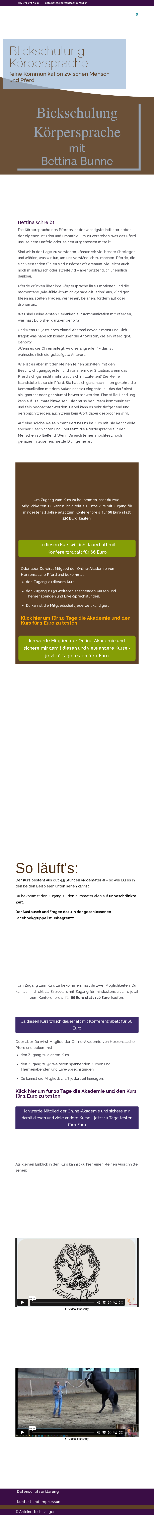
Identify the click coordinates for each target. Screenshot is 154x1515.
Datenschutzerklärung (38, 1491)
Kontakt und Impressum (39, 1502)
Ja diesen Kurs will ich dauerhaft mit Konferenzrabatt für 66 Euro (77, 548)
